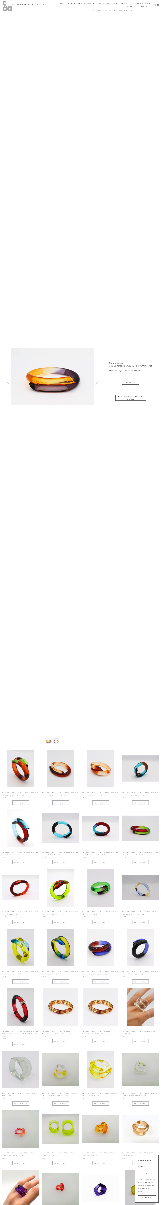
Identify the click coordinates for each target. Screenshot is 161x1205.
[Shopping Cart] (158, 5)
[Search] (155, 5)
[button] (71, 3)
